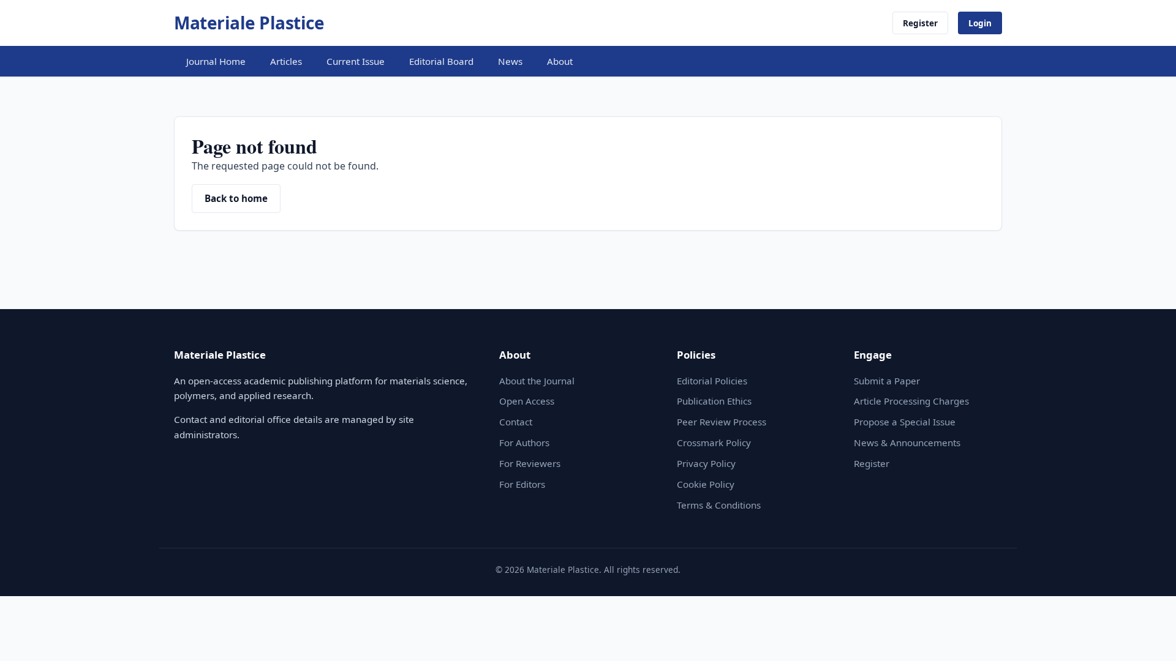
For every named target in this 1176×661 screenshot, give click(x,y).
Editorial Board (441, 61)
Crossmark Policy (714, 442)
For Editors (522, 484)
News (510, 61)
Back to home (236, 198)
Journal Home (216, 61)
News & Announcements (907, 442)
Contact (515, 422)
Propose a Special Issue (905, 422)
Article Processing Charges (911, 401)
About (560, 61)
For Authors (524, 442)
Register (920, 23)
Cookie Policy (705, 484)
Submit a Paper (887, 381)
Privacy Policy (706, 463)
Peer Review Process (721, 422)
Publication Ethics (714, 401)
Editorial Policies (712, 381)
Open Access (526, 401)
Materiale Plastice (249, 22)
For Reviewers (529, 463)
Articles (286, 61)
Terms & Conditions (719, 505)
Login (980, 23)
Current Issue (355, 61)
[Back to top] (1147, 637)
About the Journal (537, 381)
